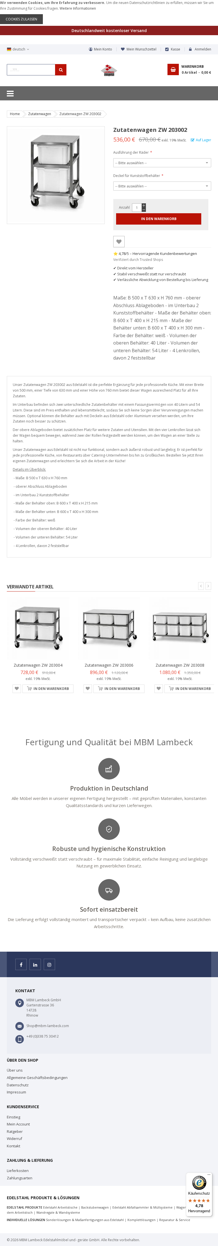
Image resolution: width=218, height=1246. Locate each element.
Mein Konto (103, 49)
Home (15, 113)
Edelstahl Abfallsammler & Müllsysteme (142, 1207)
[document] (109, 12)
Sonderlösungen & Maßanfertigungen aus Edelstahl (85, 1220)
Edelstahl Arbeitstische (60, 1207)
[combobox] (36, 69)
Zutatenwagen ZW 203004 (38, 665)
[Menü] (209, 1176)
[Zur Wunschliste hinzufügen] (119, 241)
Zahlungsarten (19, 1177)
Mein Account (18, 1124)
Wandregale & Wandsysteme (58, 1212)
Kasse (175, 49)
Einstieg (13, 1117)
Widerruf (14, 1138)
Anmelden (203, 49)
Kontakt (13, 1145)
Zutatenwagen (39, 113)
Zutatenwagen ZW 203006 (109, 665)
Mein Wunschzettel (141, 49)
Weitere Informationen (78, 8)
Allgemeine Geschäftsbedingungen (37, 1077)
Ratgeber (15, 1131)
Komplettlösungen (141, 1220)
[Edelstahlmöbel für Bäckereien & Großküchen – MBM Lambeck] (109, 70)
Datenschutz (18, 1084)
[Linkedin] (35, 964)
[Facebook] (21, 964)
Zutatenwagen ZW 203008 (180, 665)
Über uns (15, 1070)
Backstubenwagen (95, 1207)
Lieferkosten (18, 1170)
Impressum (16, 1092)
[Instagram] (49, 964)
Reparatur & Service (174, 1220)
